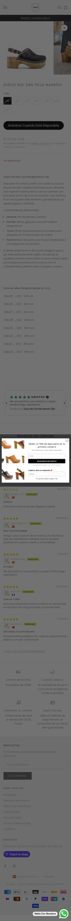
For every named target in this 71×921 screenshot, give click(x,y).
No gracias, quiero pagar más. (47, 479)
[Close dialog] (67, 440)
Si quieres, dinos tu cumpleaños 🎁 (40, 470)
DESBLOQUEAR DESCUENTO (46, 461)
